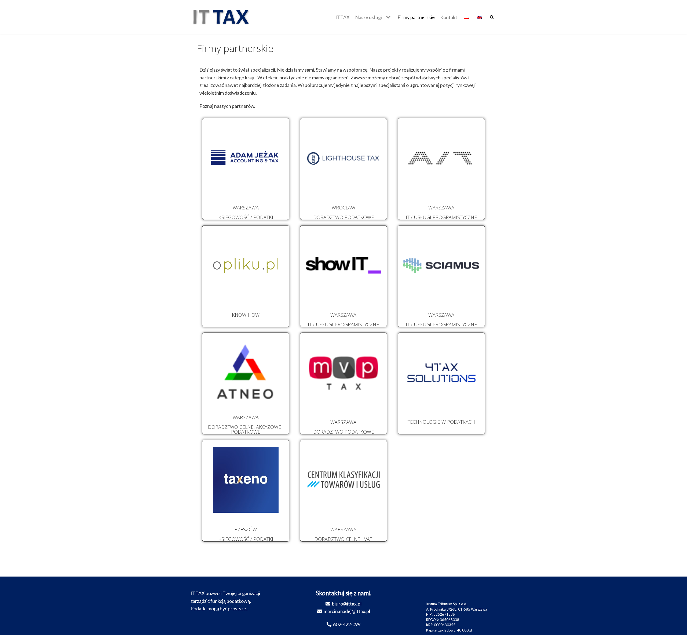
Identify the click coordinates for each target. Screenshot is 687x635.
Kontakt (448, 17)
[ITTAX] (221, 17)
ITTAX (342, 17)
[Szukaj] (492, 17)
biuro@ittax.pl (346, 604)
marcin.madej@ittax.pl (347, 611)
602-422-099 (346, 624)
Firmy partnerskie (416, 17)
